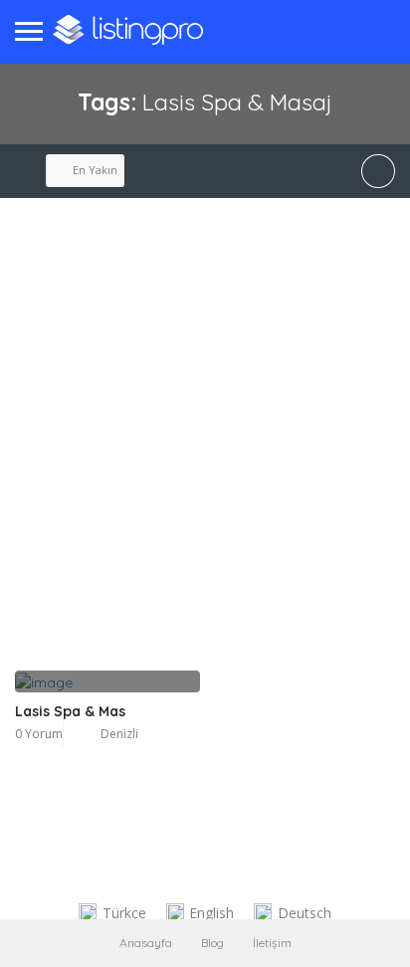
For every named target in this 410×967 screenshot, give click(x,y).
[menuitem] (112, 913)
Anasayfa (145, 942)
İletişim (272, 942)
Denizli (119, 733)
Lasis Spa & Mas (70, 711)
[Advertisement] (205, 456)
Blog (212, 942)
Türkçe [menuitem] (124, 912)
